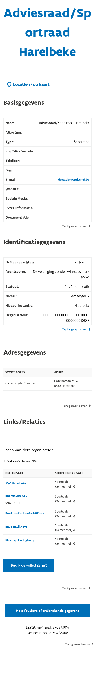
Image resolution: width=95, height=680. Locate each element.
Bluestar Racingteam (19, 540)
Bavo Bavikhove (16, 527)
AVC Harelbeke (15, 483)
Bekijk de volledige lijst (29, 565)
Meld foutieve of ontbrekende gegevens (47, 610)
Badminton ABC (16, 496)
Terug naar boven (74, 226)
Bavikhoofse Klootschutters (24, 513)
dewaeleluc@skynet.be (73, 180)
